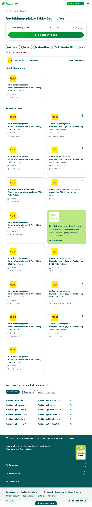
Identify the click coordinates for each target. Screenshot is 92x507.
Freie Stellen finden (46, 34)
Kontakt (40, 496)
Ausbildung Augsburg (48, 400)
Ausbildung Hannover (48, 414)
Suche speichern (46, 503)
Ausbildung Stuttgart (47, 424)
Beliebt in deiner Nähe (46, 392)
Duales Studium (26, 449)
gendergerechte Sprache (55, 438)
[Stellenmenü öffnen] (41, 76)
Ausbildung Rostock (15, 424)
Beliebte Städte (13, 392)
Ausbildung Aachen (15, 400)
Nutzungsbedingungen (54, 492)
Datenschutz (11, 492)
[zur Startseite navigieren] (7, 11)
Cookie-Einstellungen (30, 492)
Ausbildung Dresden (15, 410)
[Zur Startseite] (10, 3)
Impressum (28, 496)
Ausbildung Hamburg (15, 414)
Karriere (51, 496)
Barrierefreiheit (12, 496)
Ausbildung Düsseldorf (48, 410)
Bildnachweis (73, 492)
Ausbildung (14, 11)
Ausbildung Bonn (46, 405)
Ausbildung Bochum (15, 405)
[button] (77, 27)
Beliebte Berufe (28, 392)
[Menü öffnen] (87, 3)
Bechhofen (23, 11)
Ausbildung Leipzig (14, 419)
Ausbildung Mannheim (48, 419)
